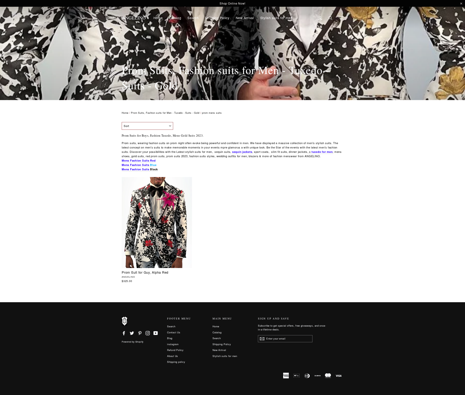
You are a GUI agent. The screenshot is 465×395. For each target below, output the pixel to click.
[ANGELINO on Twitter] (132, 333)
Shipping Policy (217, 17)
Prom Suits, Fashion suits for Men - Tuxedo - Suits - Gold (165, 112)
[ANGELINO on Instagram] (147, 333)
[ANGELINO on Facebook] (124, 333)
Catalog (175, 17)
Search (193, 17)
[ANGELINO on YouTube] (155, 333)
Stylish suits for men (276, 17)
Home (158, 17)
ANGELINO (134, 18)
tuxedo (316, 152)
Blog (169, 338)
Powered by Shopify (132, 341)
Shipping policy (176, 362)
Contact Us (173, 332)
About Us (172, 356)
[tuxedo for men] (311, 152)
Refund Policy (175, 350)
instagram (173, 344)
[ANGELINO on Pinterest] (140, 333)
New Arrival (245, 17)
